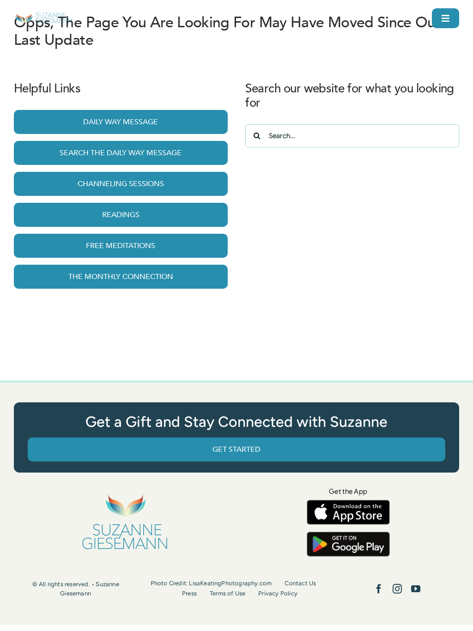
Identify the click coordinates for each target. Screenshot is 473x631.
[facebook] (378, 589)
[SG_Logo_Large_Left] (43, 16)
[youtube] (415, 589)
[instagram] (397, 589)
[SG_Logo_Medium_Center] (125, 494)
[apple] (348, 504)
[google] (348, 536)
